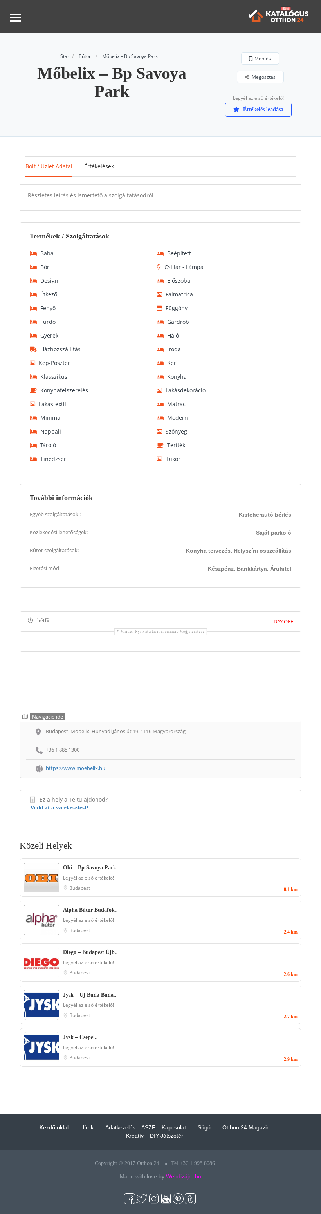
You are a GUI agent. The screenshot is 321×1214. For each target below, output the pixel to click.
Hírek (87, 1127)
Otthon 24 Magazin (246, 1127)
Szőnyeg (176, 431)
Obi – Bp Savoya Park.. (91, 868)
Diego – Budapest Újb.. (90, 952)
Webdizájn (179, 1176)
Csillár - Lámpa (184, 267)
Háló (173, 335)
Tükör (173, 458)
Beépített (179, 253)
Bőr (44, 267)
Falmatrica (179, 294)
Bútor (85, 56)
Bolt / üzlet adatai (48, 166)
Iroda (174, 349)
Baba (47, 253)
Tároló (48, 445)
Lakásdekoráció (186, 390)
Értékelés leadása (262, 109)
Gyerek (49, 335)
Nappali (50, 431)
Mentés (262, 58)
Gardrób (178, 321)
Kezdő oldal (54, 1127)
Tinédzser (53, 458)
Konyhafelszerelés (64, 390)
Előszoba (178, 280)
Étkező (48, 294)
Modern (177, 417)
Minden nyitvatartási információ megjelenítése (163, 632)
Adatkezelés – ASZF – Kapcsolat (145, 1127)
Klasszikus (53, 376)
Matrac (176, 404)
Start (65, 56)
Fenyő (48, 308)
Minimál (51, 417)
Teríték (176, 445)
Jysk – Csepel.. (80, 1037)
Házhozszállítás (60, 349)
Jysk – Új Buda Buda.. (90, 995)
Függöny (177, 308)
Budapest (79, 888)
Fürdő (48, 321)
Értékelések (99, 166)
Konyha (177, 376)
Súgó (204, 1127)
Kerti (173, 363)
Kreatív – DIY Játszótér (154, 1136)
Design (49, 280)
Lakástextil (52, 404)
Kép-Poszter (54, 363)
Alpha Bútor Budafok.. (90, 910)
